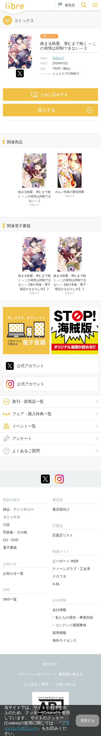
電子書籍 (10, 547)
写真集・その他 (15, 532)
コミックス (11, 517)
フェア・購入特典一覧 (31, 414)
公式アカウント (30, 366)
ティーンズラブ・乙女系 (71, 569)
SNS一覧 (10, 599)
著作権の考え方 (71, 674)
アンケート (22, 438)
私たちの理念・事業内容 (74, 617)
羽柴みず (58, 58)
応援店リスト (62, 535)
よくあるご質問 (26, 451)
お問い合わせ (65, 684)
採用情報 (59, 633)
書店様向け (61, 509)
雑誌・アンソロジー (18, 509)
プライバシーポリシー (34, 674)
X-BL (56, 584)
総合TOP (50, 664)
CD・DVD (10, 540)
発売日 (70, 5)
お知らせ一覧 (13, 573)
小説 (6, 525)
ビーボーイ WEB (65, 561)
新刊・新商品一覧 (28, 401)
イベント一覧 (24, 426)
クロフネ (59, 576)
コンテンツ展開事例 (70, 625)
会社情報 (59, 610)
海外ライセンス (64, 640)
